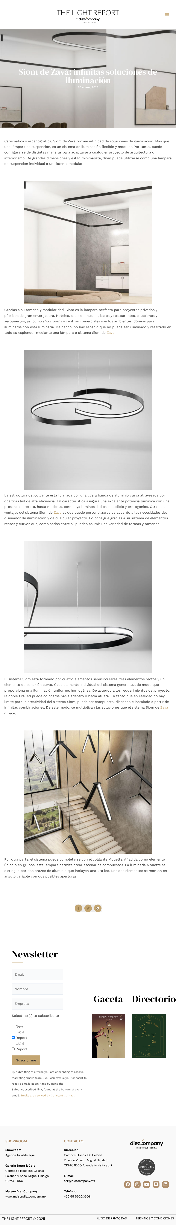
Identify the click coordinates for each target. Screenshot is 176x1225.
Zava (110, 333)
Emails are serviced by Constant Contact (47, 1095)
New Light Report (21, 1032)
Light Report (21, 1046)
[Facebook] (78, 908)
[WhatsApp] (98, 908)
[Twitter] (88, 908)
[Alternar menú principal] (167, 14)
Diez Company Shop (69, 884)
